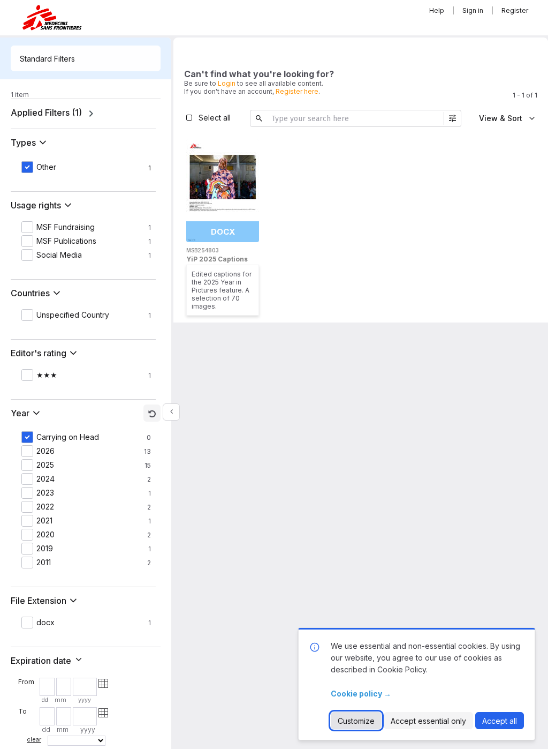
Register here (297, 91)
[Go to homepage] (52, 17)
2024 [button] (45, 479)
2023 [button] (45, 493)
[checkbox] (248, 149)
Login (226, 83)
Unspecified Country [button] (72, 315)
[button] (31, 142)
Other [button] (46, 167)
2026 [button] (45, 451)
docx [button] (45, 622)
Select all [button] (215, 117)
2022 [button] (45, 507)
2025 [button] (45, 465)
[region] (86, 114)
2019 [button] (44, 548)
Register (514, 10)
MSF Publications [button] (66, 241)
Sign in (472, 10)
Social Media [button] (59, 255)
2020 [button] (45, 534)
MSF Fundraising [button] (65, 227)
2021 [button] (44, 520)
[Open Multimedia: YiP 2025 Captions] (222, 190)
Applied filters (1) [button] (46, 112)
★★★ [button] (46, 375)
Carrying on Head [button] (67, 437)
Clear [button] (34, 739)
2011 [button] (43, 562)
